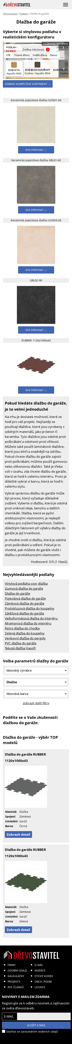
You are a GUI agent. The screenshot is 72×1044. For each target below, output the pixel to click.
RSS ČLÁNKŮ (16, 987)
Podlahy (24, 13)
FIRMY (12, 965)
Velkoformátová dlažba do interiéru (31, 618)
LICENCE (40, 987)
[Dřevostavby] (17, 4)
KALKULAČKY (16, 976)
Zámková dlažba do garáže (24, 603)
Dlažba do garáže (17, 593)
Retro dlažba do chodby (22, 628)
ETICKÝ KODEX (44, 976)
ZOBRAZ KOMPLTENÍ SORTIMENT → (28, 84)
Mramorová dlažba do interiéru (28, 623)
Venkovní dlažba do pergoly (25, 638)
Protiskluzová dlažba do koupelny (29, 608)
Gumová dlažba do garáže (24, 588)
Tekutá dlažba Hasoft (20, 648)
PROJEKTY (14, 981)
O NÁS (39, 965)
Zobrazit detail (18, 834)
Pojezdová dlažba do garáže (25, 598)
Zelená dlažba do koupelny (25, 633)
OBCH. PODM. (43, 981)
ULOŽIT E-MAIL (36, 1025)
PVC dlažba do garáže (20, 643)
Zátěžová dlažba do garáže (24, 613)
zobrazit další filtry (36, 703)
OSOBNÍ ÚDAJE (17, 970)
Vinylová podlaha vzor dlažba (26, 583)
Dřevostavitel (10, 13)
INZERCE (40, 970)
